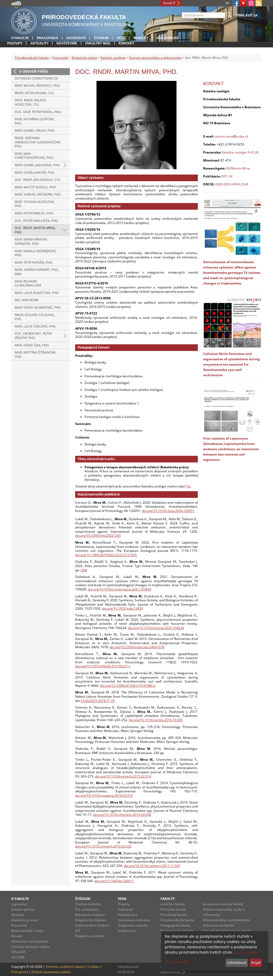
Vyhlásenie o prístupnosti (29, 941)
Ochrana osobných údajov (30, 946)
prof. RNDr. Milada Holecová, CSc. (30, 102)
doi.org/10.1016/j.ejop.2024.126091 (168, 510)
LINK (84, 570)
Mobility (141, 38)
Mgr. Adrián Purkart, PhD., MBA (37, 271)
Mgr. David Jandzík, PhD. (35, 172)
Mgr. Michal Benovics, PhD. (38, 85)
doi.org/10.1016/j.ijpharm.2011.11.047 (152, 865)
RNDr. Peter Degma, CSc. (35, 93)
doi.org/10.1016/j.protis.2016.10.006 (156, 720)
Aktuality (39, 43)
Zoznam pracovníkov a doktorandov (155, 57)
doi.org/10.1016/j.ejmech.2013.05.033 (103, 846)
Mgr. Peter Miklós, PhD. (34, 213)
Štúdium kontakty (88, 904)
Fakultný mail (98, 43)
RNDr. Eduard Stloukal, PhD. (35, 317)
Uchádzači (76, 38)
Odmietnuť (236, 962)
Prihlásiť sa (247, 15)
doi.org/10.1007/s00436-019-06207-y (102, 666)
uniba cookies (246, 952)
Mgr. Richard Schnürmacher (28, 283)
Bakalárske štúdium (90, 914)
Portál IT (169, 3)
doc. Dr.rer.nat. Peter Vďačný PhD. (33, 335)
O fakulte (20, 38)
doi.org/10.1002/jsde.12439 (122, 608)
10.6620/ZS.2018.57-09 (98, 700)
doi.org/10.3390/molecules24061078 (137, 647)
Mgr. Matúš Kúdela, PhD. (36, 187)
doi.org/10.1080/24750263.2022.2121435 (106, 555)
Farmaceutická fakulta (176, 930)
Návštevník (67, 43)
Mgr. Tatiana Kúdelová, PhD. (35, 204)
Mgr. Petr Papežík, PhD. (34, 262)
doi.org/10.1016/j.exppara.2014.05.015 (104, 795)
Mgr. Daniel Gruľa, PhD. (35, 130)
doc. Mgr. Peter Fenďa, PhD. (38, 112)
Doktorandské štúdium (92, 925)
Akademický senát (24, 920)
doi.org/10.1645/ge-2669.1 (114, 881)
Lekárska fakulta (172, 904)
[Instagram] (251, 3)
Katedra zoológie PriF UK (240, 152)
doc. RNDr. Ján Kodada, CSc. (38, 179)
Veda (121, 38)
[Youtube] (243, 3)
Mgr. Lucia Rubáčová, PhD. (37, 293)
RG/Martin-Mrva (238, 168)
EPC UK (227, 176)
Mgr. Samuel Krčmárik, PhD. (38, 194)
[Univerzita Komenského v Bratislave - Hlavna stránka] (24, 20)
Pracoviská (47, 38)
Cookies (93, 966)
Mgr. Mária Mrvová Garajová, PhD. (31, 241)
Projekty (124, 904)
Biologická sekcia (84, 57)
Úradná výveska (23, 909)
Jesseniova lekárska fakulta (223, 904)
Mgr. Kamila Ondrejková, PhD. (36, 253)
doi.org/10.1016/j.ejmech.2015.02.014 (123, 776)
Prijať (255, 962)
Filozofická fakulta (173, 914)
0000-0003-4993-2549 (231, 184)
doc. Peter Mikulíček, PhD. (37, 220)
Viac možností (177, 961)
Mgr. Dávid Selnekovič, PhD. (38, 307)
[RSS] (258, 3)
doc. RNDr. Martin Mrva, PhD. (35, 230)
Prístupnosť (19, 972)
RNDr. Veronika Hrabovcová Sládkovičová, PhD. (38, 142)
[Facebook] (235, 3)
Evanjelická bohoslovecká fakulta (227, 930)
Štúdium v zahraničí (89, 936)
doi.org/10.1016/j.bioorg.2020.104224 (156, 628)
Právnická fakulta (173, 909)
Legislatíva (19, 904)
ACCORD (17, 957)
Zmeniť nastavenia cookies (51, 972)
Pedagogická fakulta (175, 925)
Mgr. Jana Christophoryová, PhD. (34, 155)
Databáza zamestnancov (36, 78)
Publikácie (125, 909)
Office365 (18, 952)
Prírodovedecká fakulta (32, 57)
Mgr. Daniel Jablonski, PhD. (38, 165)
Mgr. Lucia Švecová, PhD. (36, 326)
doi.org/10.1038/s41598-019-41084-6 (127, 685)
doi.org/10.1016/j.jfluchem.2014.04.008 (122, 814)
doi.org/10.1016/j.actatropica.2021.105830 (119, 589)
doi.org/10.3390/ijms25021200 (98, 535)
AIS (77, 930)
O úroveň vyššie (33, 71)
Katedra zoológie (113, 57)
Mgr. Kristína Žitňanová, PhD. (36, 354)
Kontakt (126, 43)
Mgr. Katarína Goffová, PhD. (35, 121)
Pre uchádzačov (87, 909)
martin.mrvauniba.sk (231, 136)
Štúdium (101, 38)
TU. (188, 486)
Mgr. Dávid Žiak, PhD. (32, 345)
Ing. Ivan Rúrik (27, 300)
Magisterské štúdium (90, 920)
